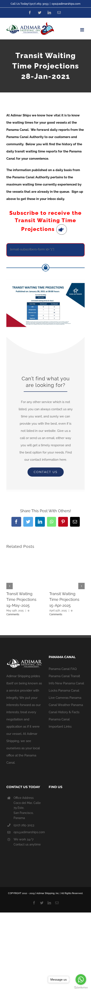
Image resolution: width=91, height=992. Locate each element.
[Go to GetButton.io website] (81, 987)
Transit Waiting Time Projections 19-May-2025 (21, 600)
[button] (9, 586)
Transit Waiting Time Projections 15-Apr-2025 (64, 600)
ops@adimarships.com (66, 3)
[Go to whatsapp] (81, 979)
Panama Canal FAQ (63, 669)
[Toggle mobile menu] (82, 30)
